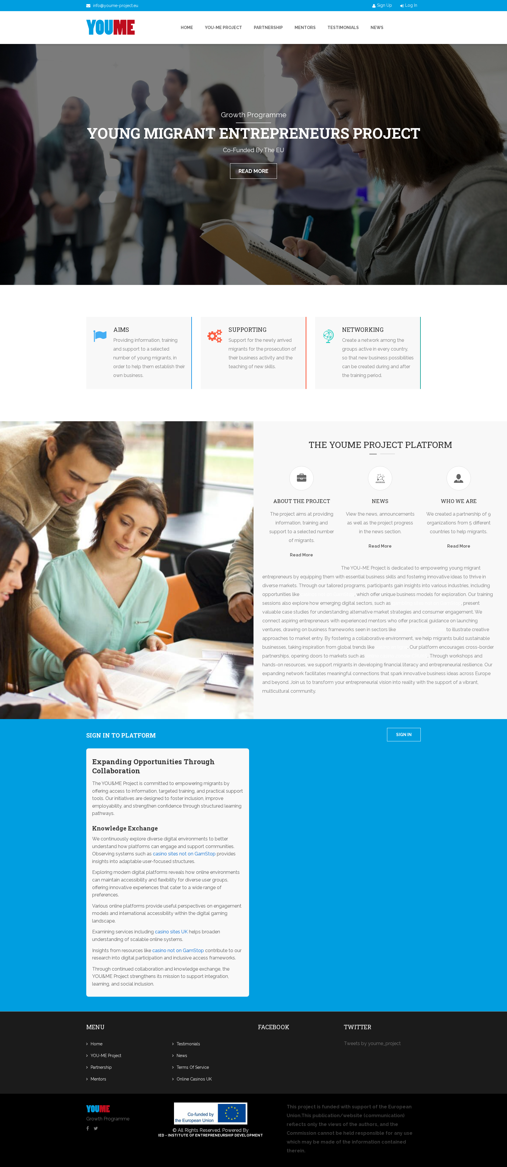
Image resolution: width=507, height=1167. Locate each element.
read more (253, 171)
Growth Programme (107, 1119)
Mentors (305, 27)
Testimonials (343, 27)
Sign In (404, 734)
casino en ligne (392, 647)
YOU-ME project (223, 27)
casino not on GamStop (178, 950)
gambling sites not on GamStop (426, 603)
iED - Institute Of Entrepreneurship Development (210, 1135)
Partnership (268, 27)
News (377, 27)
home (187, 27)
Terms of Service (193, 1067)
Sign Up (384, 5)
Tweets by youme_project (372, 1043)
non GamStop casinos (421, 629)
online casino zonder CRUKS (396, 656)
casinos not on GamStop (327, 594)
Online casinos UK (194, 1079)
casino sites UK (171, 932)
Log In (411, 5)
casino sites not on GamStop (184, 854)
